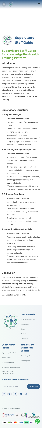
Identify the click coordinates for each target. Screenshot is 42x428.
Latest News (25, 324)
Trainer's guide (25, 356)
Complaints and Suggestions (11, 367)
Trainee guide (25, 360)
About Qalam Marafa (28, 319)
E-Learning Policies (8, 362)
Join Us (23, 334)
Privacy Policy (6, 357)
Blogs (23, 329)
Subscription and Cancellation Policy (8, 372)
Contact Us (24, 338)
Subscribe (33, 386)
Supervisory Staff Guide (9, 353)
